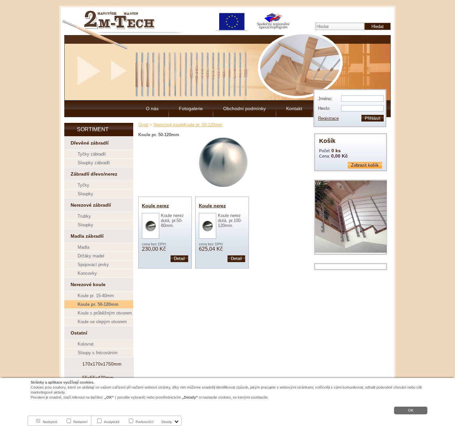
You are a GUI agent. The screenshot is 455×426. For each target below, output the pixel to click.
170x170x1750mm (102, 364)
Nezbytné (50, 422)
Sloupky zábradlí (94, 162)
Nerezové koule (88, 284)
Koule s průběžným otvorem (105, 312)
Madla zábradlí (87, 236)
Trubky (84, 216)
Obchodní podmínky (244, 108)
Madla (83, 247)
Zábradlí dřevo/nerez (94, 174)
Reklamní (80, 422)
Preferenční (145, 422)
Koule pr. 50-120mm (98, 304)
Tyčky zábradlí (92, 154)
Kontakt (294, 108)
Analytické (112, 422)
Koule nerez (155, 205)
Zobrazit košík (365, 165)
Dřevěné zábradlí (90, 143)
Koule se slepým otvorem (102, 321)
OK (410, 410)
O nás (152, 108)
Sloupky (85, 193)
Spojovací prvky (93, 264)
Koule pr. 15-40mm (96, 295)
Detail (179, 258)
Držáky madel (91, 255)
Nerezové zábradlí (91, 205)
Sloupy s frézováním (98, 352)
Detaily (167, 422)
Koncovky (87, 273)
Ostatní (79, 333)
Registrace (328, 118)
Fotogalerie (191, 108)
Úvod (143, 124)
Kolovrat (86, 344)
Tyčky (83, 185)
